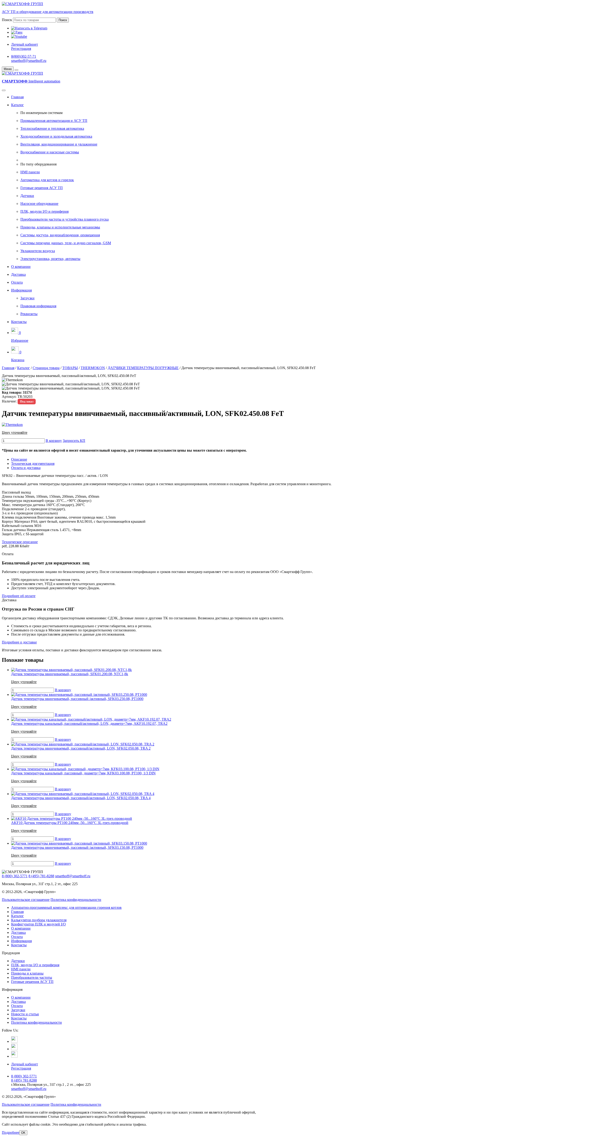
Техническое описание (20, 542)
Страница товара (46, 368)
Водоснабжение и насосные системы (49, 152)
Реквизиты (29, 314)
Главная (17, 97)
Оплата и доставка (26, 468)
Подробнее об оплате (18, 596)
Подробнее (10, 1132)
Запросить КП (74, 441)
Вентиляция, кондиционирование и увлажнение (58, 144)
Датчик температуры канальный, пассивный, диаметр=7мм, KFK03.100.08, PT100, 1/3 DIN (83, 773)
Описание (19, 459)
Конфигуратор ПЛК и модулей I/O (38, 924)
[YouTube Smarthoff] (14, 1056)
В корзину (54, 441)
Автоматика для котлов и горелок (47, 180)
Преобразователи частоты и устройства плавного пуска (64, 219)
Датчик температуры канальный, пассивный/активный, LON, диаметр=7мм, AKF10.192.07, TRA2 (89, 723)
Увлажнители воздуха (37, 251)
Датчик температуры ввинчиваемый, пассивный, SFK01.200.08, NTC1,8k (69, 674)
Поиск (7, 20)
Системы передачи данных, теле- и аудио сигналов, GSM (65, 243)
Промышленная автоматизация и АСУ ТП (53, 121)
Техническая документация (32, 464)
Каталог (17, 105)
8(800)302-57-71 (23, 56)
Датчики (27, 196)
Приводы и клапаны (27, 973)
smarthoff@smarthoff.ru (28, 61)
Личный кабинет (24, 44)
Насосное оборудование (39, 204)
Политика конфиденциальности (75, 900)
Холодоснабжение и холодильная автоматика (56, 136)
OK (23, 1132)
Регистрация (21, 49)
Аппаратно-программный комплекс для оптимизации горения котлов (66, 907)
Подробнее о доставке (19, 642)
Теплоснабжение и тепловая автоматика (52, 128)
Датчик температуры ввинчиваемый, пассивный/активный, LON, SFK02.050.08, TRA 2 (81, 748)
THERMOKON (93, 368)
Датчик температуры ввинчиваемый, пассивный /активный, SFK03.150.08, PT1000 (77, 847)
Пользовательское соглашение (26, 900)
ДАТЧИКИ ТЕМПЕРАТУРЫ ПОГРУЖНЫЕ (143, 368)
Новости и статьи (25, 1014)
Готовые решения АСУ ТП (41, 188)
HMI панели (30, 172)
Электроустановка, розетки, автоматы (50, 259)
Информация (21, 290)
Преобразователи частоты (31, 977)
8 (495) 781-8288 (41, 876)
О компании (21, 267)
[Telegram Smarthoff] (14, 1041)
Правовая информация (38, 306)
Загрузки (27, 298)
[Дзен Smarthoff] (14, 1049)
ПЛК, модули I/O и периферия (44, 211)
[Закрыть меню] (16, 70)
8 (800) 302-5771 (15, 876)
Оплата (17, 282)
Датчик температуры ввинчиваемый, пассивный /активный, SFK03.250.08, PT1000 (77, 699)
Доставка (18, 274)
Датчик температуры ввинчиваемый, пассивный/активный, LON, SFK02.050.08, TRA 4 (81, 798)
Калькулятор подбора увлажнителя (38, 920)
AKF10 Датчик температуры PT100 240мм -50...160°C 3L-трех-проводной (69, 823)
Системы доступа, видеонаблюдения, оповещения (60, 235)
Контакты (19, 322)
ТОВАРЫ (70, 368)
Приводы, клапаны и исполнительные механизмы (60, 227)
